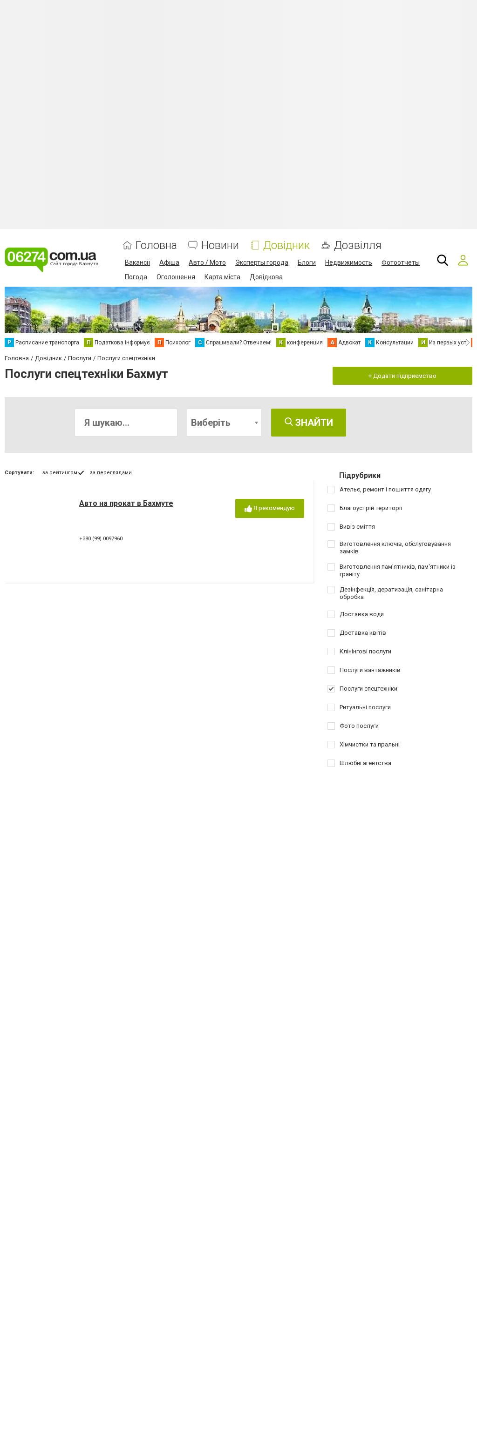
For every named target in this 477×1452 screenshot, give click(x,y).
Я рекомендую (273, 507)
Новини (220, 245)
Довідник (286, 245)
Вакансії (137, 262)
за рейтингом (59, 473)
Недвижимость (348, 262)
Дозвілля (358, 245)
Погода (136, 277)
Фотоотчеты (401, 262)
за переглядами (111, 473)
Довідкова (266, 277)
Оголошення (176, 277)
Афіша (169, 262)
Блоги (307, 262)
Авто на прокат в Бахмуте (126, 503)
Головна (156, 245)
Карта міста (222, 277)
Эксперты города (261, 262)
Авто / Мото (207, 262)
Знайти (313, 422)
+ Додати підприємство (402, 375)
